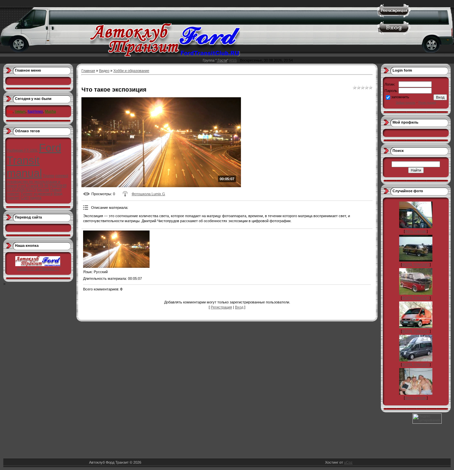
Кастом (43, 190)
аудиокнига (43, 194)
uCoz (348, 462)
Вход (239, 307)
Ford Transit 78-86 (33, 186)
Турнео (27, 194)
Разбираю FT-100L (22, 150)
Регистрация (221, 307)
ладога (35, 198)
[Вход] (393, 33)
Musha (50, 111)
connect (61, 176)
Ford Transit (34, 154)
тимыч (20, 111)
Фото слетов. (416, 231)
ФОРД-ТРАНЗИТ (416, 264)
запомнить (400, 97)
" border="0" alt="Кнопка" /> (39, 267)
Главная (88, 71)
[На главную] (165, 55)
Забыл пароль (405, 102)
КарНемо (35, 111)
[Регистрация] (393, 16)
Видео (104, 71)
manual (24, 173)
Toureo (48, 176)
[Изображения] (116, 249)
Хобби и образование (131, 71)
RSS (233, 60)
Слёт (25, 198)
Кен (10, 111)
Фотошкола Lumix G (148, 194)
